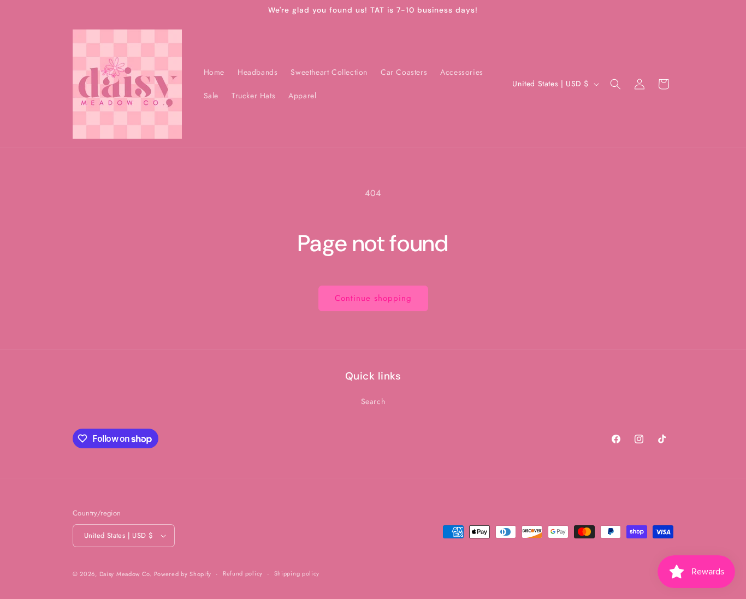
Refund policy (243, 574)
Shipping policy (297, 574)
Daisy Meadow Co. (126, 574)
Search (373, 401)
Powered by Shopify (183, 574)
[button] (615, 84)
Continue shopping (373, 298)
